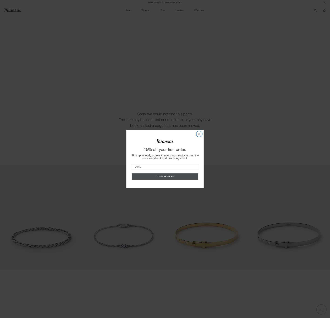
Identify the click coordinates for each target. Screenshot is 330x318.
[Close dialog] (199, 134)
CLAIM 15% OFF (165, 176)
